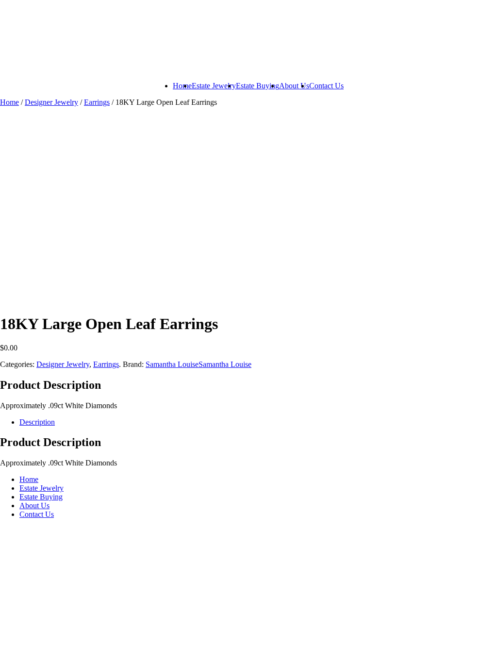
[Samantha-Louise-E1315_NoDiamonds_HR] (73, 250)
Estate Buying (257, 86)
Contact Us (326, 86)
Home (182, 86)
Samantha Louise (172, 364)
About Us (294, 86)
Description (37, 422)
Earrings (97, 102)
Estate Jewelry (214, 86)
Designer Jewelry (51, 102)
